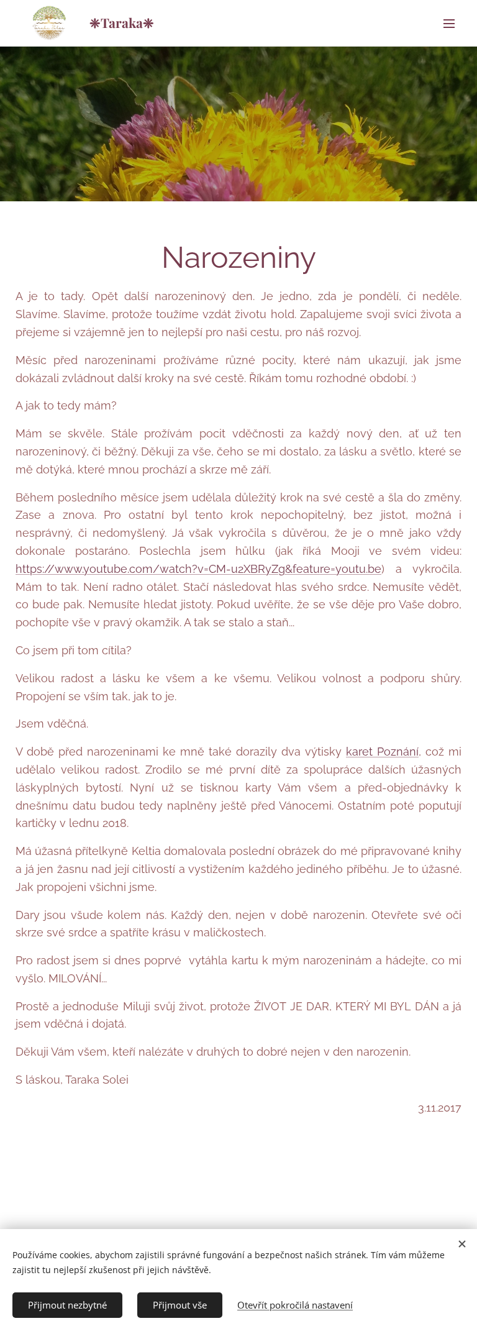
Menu (449, 23)
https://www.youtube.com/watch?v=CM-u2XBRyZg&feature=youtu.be (198, 568)
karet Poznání (382, 751)
